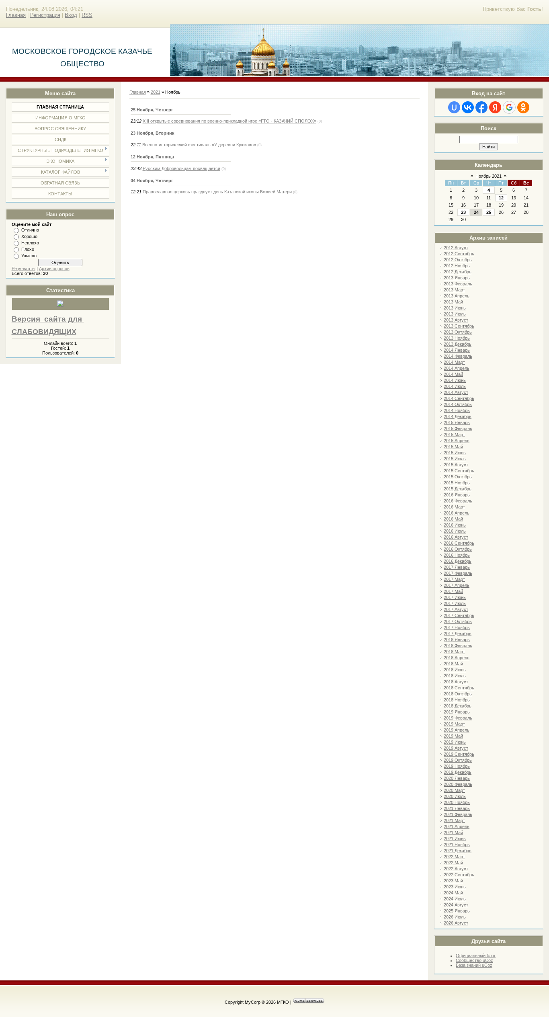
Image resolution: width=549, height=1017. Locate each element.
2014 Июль (455, 386)
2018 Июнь (455, 669)
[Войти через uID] (454, 107)
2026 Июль (455, 916)
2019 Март (454, 724)
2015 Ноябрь (457, 482)
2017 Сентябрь (459, 615)
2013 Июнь (455, 308)
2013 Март (454, 289)
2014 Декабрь (457, 416)
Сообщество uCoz (474, 960)
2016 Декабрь (457, 561)
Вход (71, 15)
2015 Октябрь (458, 476)
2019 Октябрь (458, 760)
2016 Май (453, 519)
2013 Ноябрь (457, 338)
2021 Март (454, 820)
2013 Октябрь (458, 332)
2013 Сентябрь (459, 326)
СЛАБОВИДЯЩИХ (44, 332)
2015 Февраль (458, 428)
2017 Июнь (455, 597)
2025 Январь (457, 910)
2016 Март (454, 506)
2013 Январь (457, 277)
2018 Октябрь (458, 693)
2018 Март (454, 651)
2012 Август (456, 247)
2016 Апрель (456, 513)
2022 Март (454, 856)
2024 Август (456, 904)
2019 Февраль (458, 718)
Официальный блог (476, 955)
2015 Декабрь (457, 488)
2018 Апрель (456, 657)
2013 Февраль (458, 283)
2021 (155, 92)
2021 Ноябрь (457, 844)
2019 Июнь (455, 742)
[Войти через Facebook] (481, 107)
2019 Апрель (456, 730)
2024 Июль (455, 898)
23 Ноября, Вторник (152, 133)
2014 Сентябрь (459, 398)
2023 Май (453, 880)
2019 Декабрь (457, 772)
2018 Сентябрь (459, 687)
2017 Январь (457, 567)
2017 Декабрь (457, 633)
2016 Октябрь (458, 549)
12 (501, 197)
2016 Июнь (455, 525)
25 (488, 212)
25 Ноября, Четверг (152, 109)
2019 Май (453, 736)
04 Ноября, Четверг (152, 180)
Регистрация (45, 15)
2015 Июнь (455, 452)
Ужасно (29, 255)
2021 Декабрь (457, 850)
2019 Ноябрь (457, 766)
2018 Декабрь (457, 705)
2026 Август (456, 923)
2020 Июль (455, 796)
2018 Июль (455, 675)
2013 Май (453, 301)
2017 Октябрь (458, 621)
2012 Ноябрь (457, 265)
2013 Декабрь (457, 344)
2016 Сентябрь (459, 543)
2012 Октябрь (458, 259)
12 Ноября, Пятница (152, 156)
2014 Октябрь (458, 404)
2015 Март (454, 434)
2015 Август (456, 464)
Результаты (23, 268)
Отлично (30, 230)
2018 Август (456, 681)
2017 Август (456, 609)
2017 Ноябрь (457, 627)
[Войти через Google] (509, 107)
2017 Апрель (456, 585)
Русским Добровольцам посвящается (181, 168)
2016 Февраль (458, 500)
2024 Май (453, 892)
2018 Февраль (458, 645)
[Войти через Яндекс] (495, 107)
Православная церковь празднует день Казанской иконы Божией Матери (217, 191)
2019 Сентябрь (459, 754)
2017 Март (454, 579)
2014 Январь (457, 350)
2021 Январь (457, 808)
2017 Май (453, 591)
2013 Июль (455, 314)
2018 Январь (457, 639)
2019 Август (456, 748)
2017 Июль (455, 603)
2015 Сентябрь (459, 470)
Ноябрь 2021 (488, 176)
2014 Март (454, 362)
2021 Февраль (458, 814)
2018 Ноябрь (457, 699)
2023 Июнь (455, 886)
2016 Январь (457, 494)
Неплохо (30, 242)
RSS (87, 15)
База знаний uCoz (474, 965)
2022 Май (453, 862)
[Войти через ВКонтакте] (468, 107)
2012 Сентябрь (459, 253)
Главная (16, 15)
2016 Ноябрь (457, 555)
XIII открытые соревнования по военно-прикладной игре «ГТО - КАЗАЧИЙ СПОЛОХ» (229, 121)
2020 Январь (457, 778)
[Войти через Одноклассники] (523, 107)
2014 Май (453, 374)
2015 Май (453, 446)
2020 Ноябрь (457, 802)
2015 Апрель (456, 440)
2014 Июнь (455, 380)
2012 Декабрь (457, 271)
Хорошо (29, 236)
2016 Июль (455, 531)
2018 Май (453, 663)
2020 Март (454, 790)
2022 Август (456, 868)
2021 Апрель (456, 826)
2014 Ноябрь (457, 410)
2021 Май (453, 832)
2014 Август (456, 392)
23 (463, 212)
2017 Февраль (458, 573)
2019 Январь (457, 711)
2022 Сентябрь (459, 874)
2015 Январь (457, 422)
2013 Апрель (456, 295)
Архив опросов (54, 268)
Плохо (27, 249)
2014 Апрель (456, 368)
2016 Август (456, 537)
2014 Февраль (458, 356)
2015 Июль (455, 458)
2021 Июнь (455, 838)
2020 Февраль (458, 784)
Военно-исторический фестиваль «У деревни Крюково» (199, 144)
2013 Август (456, 320)
